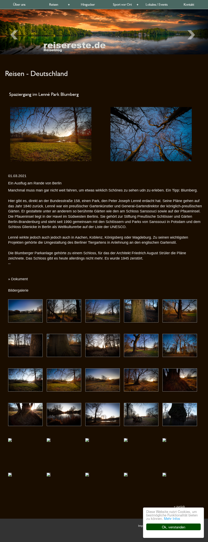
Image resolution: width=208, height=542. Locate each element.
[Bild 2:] (102, 311)
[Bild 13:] (141, 380)
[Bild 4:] (179, 311)
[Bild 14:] (179, 380)
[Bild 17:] (102, 414)
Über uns (19, 4)
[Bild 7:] (102, 345)
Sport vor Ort (122, 4)
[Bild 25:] (10, 474)
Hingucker (88, 4)
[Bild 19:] (179, 414)
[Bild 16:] (64, 414)
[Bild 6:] (64, 345)
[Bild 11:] (64, 380)
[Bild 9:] (179, 345)
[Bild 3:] (141, 311)
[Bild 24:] (164, 440)
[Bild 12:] (102, 380)
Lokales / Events (157, 4)
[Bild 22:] (87, 440)
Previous (192, 35)
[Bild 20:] (10, 440)
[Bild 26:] (48, 474)
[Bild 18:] (141, 414)
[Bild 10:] (25, 380)
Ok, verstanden (173, 526)
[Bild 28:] (126, 474)
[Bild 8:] (141, 345)
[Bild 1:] (64, 311)
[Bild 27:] (87, 474)
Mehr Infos (172, 518)
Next (15, 35)
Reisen (53, 4)
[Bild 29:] (164, 474)
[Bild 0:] (25, 311)
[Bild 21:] (48, 440)
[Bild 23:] (126, 440)
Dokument (19, 279)
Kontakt (189, 4)
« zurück (179, 506)
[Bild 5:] (25, 345)
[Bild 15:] (25, 414)
